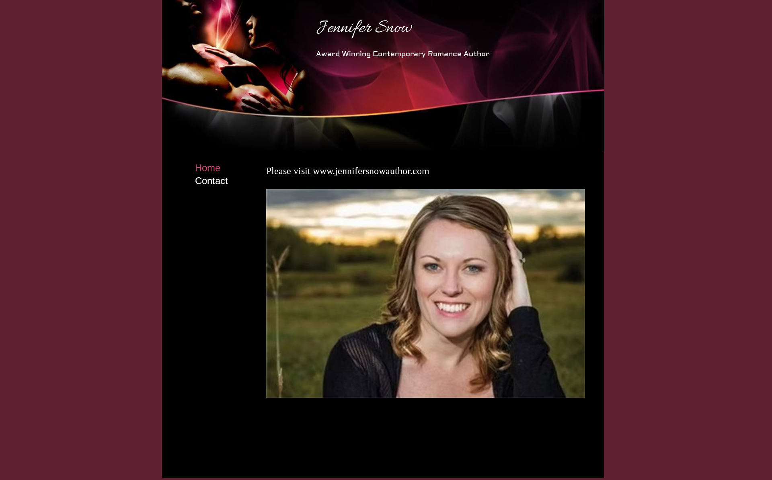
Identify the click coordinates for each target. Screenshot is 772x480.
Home (207, 167)
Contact (211, 180)
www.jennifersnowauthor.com (371, 171)
